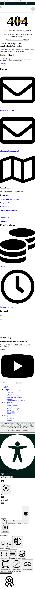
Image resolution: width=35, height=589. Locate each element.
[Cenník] (17, 263)
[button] (0, 433)
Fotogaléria (10, 417)
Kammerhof (4, 214)
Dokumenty (10, 418)
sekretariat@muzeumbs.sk (9, 151)
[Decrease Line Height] (2, 503)
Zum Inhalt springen (6, 571)
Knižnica (9, 410)
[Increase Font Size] (2, 474)
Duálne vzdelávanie (12, 405)
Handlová (3, 221)
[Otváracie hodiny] (17, 303)
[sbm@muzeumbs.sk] (17, 107)
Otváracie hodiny (6, 307)
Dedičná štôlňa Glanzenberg (15, 397)
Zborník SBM (11, 412)
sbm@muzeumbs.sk (7, 110)
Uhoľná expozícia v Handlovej (16, 400)
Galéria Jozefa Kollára (8, 210)
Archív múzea (11, 413)
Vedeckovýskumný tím (13, 409)
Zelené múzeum (11, 404)
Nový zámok (4, 203)
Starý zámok (4, 206)
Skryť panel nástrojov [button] (6, 477)
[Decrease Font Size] (2, 481)
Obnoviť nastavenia (6, 573)
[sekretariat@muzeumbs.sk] (17, 147)
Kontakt (9, 420)
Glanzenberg (4, 217)
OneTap (7, 473)
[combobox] (17, 427)
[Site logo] (7, 11)
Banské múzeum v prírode (9, 199)
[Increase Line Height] (2, 497)
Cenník (2, 266)
